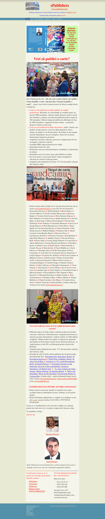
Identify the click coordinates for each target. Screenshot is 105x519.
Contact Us (59, 19)
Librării (53, 19)
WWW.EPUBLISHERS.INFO (62, 506)
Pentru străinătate (39, 19)
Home (27, 19)
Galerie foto (48, 19)
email (35, 400)
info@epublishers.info (30, 514)
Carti (31, 19)
